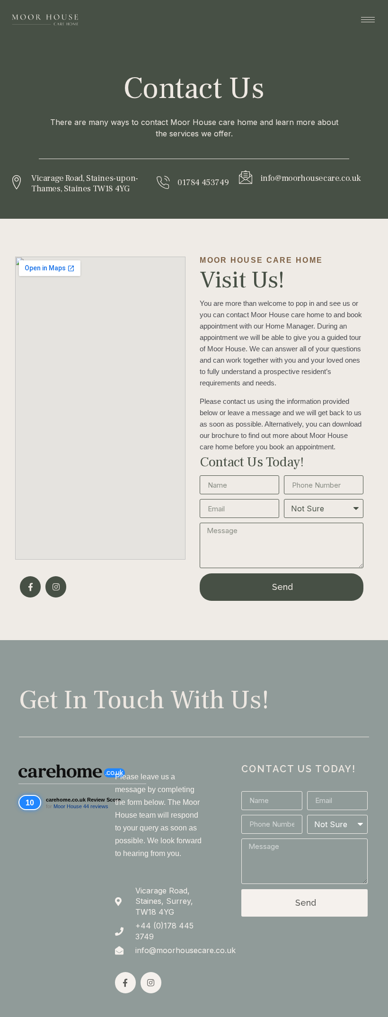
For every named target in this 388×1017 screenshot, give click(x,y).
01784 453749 (203, 182)
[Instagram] (55, 586)
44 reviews (95, 806)
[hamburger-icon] (368, 19)
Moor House (67, 806)
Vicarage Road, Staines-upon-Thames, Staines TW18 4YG (84, 183)
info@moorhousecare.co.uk (310, 178)
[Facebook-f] (30, 586)
